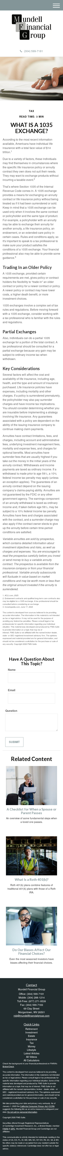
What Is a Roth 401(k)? (31, 879)
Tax (32, 1043)
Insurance (31, 1039)
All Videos (31, 1057)
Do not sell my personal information (22, 1111)
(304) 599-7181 (33, 51)
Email (11, 690)
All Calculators (31, 1060)
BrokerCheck (8, 1066)
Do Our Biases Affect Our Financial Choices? (31, 951)
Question (11, 711)
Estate (31, 1036)
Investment (31, 1032)
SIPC (13, 1128)
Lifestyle (31, 1050)
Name (12, 670)
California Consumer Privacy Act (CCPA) (37, 1106)
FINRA (5, 1128)
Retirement (31, 1029)
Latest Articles (31, 1053)
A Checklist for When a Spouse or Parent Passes (31, 811)
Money (31, 1046)
